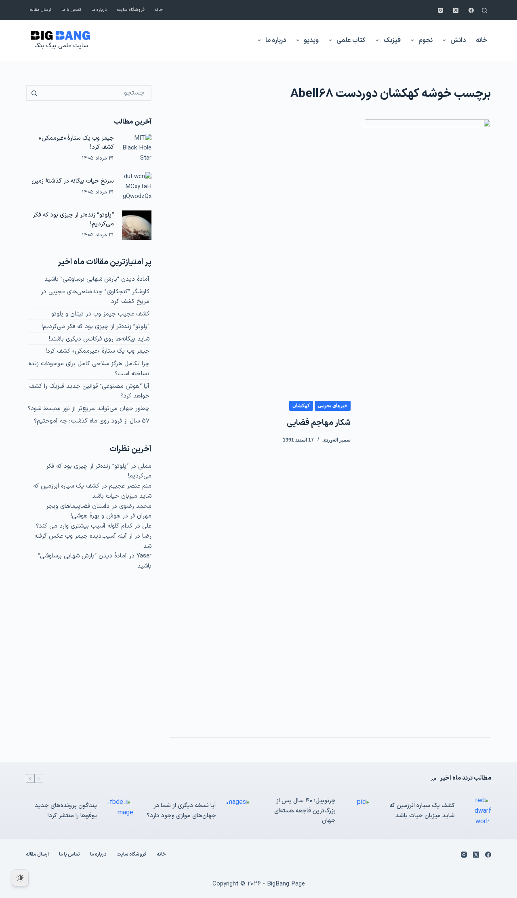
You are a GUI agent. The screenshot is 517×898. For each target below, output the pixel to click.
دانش (458, 40)
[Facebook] (471, 10)
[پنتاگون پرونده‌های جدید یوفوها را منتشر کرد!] (119, 811)
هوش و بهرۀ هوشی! (95, 516)
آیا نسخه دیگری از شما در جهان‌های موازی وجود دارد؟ (181, 810)
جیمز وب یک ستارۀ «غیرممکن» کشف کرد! (97, 351)
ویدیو (311, 40)
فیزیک (392, 40)
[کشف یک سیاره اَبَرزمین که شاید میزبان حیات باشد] (477, 811)
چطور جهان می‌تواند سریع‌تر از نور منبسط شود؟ (88, 408)
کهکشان (301, 405)
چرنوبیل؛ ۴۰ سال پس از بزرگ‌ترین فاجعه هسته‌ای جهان (305, 811)
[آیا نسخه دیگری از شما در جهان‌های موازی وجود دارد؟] (238, 811)
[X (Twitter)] (455, 10)
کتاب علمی (351, 40)
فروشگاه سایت (131, 9)
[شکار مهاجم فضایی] (427, 422)
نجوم (425, 40)
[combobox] (96, 93)
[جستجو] (484, 10)
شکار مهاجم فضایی (319, 423)
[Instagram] (440, 10)
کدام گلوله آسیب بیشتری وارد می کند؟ (84, 526)
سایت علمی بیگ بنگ (61, 45)
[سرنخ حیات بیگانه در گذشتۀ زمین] (136, 187)
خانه (159, 9)
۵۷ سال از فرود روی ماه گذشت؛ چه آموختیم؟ (91, 421)
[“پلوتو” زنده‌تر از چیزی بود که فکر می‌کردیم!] (136, 225)
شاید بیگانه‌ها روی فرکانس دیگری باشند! (99, 339)
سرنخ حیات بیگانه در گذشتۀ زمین (73, 181)
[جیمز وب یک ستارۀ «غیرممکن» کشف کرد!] (136, 148)
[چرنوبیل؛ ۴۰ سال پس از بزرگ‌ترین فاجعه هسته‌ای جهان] (358, 811)
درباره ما (99, 9)
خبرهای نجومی (332, 405)
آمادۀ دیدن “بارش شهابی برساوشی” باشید (96, 279)
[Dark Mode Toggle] (20, 878)
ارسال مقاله (40, 9)
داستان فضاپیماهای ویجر (77, 506)
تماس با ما (71, 9)
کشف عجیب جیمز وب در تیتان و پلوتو (100, 314)
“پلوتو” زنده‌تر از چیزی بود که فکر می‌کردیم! (95, 326)
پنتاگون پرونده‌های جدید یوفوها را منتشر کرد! (66, 810)
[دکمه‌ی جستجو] (34, 93)
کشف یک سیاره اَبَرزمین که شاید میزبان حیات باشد (92, 491)
